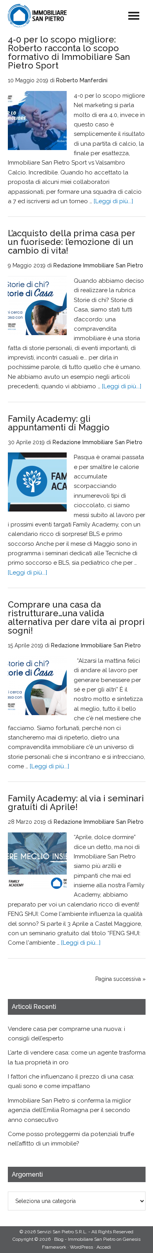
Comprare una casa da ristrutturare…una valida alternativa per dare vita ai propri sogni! (76, 617)
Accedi (104, 1247)
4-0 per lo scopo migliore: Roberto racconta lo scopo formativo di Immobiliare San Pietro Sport (69, 52)
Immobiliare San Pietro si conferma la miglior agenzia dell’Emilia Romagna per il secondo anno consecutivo (69, 1110)
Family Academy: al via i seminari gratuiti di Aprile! (76, 802)
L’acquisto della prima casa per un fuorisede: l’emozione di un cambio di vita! (71, 242)
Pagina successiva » (120, 979)
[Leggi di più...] (113, 201)
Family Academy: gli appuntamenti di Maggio (58, 422)
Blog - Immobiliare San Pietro (53, 16)
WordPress (81, 1247)
